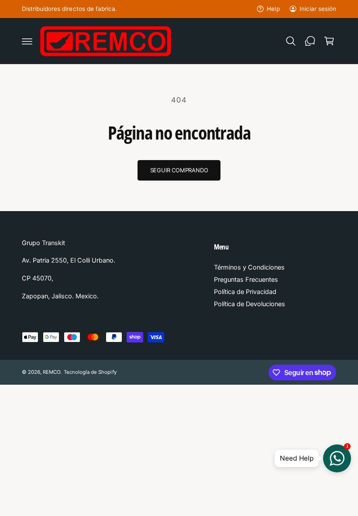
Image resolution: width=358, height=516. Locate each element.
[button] (27, 41)
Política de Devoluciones (249, 304)
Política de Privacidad (245, 292)
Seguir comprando (179, 170)
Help (273, 8)
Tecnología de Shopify (90, 372)
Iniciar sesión (317, 8)
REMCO (51, 372)
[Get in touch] (310, 41)
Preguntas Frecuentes (246, 280)
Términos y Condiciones (249, 267)
